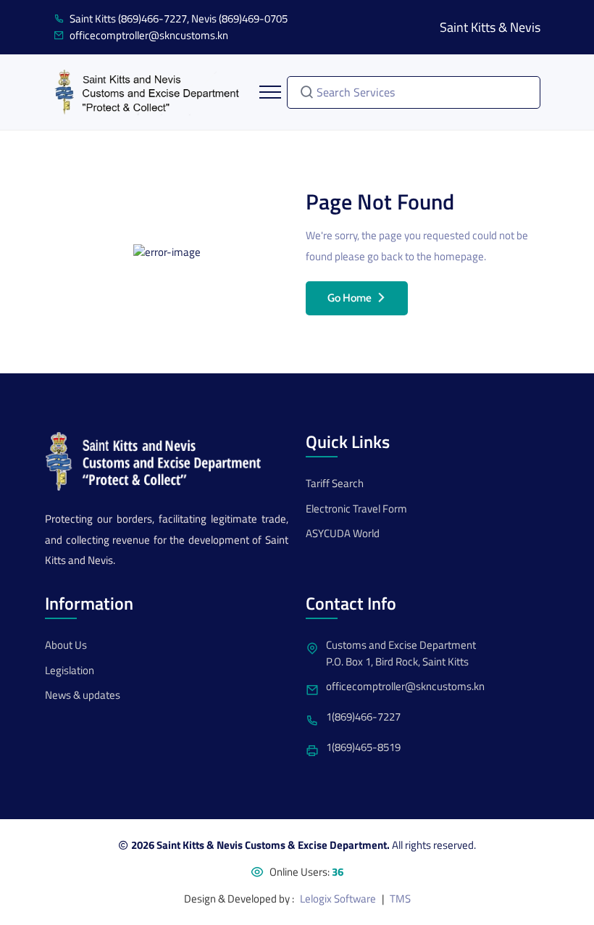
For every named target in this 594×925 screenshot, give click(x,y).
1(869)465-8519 (363, 747)
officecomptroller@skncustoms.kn (149, 35)
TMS (400, 899)
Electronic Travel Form (356, 509)
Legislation (69, 671)
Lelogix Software (338, 899)
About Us (66, 645)
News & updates (82, 695)
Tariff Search (335, 483)
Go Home (349, 297)
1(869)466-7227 (363, 717)
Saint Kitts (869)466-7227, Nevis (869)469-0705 (179, 18)
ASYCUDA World (343, 534)
